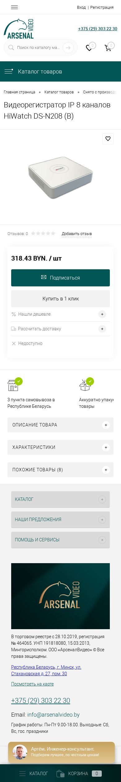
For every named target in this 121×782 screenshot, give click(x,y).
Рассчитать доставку (39, 328)
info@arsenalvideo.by (53, 714)
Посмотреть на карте (32, 683)
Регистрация (102, 7)
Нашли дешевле (34, 314)
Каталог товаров (39, 71)
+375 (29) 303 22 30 (97, 28)
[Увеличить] (60, 177)
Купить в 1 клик (61, 299)
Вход (81, 7)
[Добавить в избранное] (108, 138)
